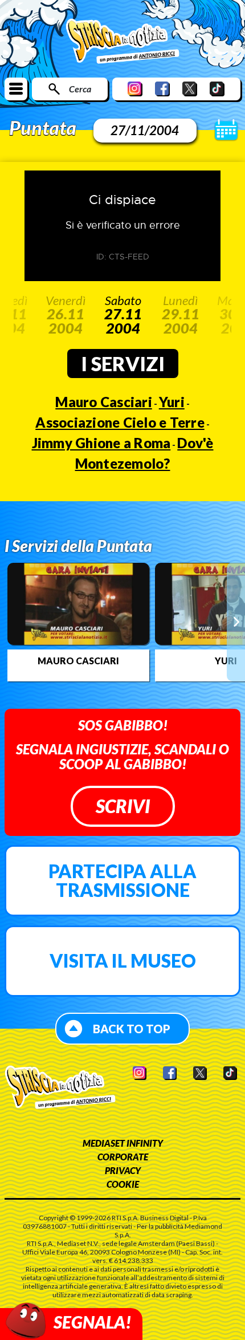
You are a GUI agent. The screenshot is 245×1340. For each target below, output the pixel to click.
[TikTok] (217, 88)
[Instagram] (135, 88)
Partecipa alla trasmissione (122, 881)
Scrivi (123, 806)
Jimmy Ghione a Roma (101, 443)
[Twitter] (189, 88)
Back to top (131, 1029)
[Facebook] (162, 88)
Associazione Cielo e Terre (120, 422)
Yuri (172, 401)
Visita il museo (123, 960)
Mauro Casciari (103, 401)
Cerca (80, 88)
